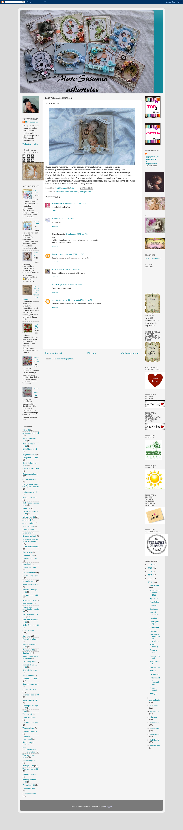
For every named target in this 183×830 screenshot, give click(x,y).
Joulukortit (59, 192)
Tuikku (55, 219)
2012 (150, 582)
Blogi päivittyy (151, 164)
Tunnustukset (28, 728)
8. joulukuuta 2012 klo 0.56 (74, 204)
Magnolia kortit (29, 581)
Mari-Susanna (31, 122)
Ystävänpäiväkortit (30, 788)
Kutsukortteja (28, 555)
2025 (150, 568)
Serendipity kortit (30, 670)
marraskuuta (154, 700)
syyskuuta (154, 711)
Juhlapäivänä (36, 223)
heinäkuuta (155, 723)
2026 (150, 565)
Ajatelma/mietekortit (31, 433)
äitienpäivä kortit (29, 794)
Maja (54, 269)
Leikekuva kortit (71, 192)
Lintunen (153, 605)
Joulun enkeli (153, 689)
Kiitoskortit (27, 533)
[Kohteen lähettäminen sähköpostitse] (81, 188)
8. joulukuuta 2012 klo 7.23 (77, 234)
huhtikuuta (154, 740)
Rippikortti (154, 598)
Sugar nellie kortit (30, 700)
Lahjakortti (154, 618)
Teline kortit (27, 714)
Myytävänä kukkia (36, 359)
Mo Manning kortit (30, 595)
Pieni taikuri (154, 602)
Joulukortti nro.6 (36, 326)
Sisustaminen (28, 676)
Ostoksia (26, 636)
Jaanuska (56, 254)
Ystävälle (35, 254)
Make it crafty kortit (31, 584)
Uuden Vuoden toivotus (29, 743)
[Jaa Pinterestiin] (91, 188)
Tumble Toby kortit (30, 723)
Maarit (54, 285)
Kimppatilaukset (29, 536)
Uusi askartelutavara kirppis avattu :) (29, 749)
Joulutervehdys (29, 523)
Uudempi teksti (53, 353)
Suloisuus (154, 609)
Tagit (25, 711)
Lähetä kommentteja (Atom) (62, 359)
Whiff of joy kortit (30, 774)
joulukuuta (154, 585)
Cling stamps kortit (30, 458)
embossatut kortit (30, 492)
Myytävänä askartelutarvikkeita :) (31, 609)
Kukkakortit (27, 552)
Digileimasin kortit (30, 474)
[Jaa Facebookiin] (89, 188)
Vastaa (55, 211)
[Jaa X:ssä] (86, 188)
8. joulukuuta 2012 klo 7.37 (72, 254)
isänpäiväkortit (29, 517)
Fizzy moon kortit (30, 498)
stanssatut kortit (29, 689)
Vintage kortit (85, 192)
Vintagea (153, 694)
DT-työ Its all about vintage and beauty (31, 486)
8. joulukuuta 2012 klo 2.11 (70, 219)
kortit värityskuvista (31, 547)
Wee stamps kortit (30, 769)
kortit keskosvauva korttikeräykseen (30, 540)
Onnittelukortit (28, 631)
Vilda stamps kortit (30, 760)
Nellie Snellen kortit (31, 625)
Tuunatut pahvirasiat (27, 738)
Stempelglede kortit (31, 695)
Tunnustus (154, 631)
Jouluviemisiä (28, 526)
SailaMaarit (57, 204)
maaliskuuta (155, 746)
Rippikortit (27, 653)
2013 (150, 579)
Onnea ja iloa (153, 651)
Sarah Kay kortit (29, 662)
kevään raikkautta (36, 391)
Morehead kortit (29, 600)
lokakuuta (154, 706)
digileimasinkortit (30, 479)
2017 (150, 575)
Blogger (108, 807)
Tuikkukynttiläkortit (30, 717)
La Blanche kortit (30, 559)
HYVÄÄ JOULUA (154, 614)
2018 (150, 572)
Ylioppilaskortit (29, 785)
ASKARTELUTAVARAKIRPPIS (152, 159)
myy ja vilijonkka (59, 300)
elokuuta (153, 717)
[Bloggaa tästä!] (84, 188)
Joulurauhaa (155, 667)
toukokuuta (155, 734)
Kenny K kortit (28, 530)
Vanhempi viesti (130, 353)
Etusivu (91, 353)
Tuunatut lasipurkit (30, 731)
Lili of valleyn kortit (30, 576)
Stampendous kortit (31, 684)
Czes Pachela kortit (31, 468)
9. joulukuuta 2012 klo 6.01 (68, 269)
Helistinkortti (155, 674)
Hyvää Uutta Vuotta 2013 (155, 593)
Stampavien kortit (30, 679)
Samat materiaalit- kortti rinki (30, 657)
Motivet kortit (28, 604)
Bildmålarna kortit (30, 449)
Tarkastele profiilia (30, 144)
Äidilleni (153, 671)
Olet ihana (35, 191)
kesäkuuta (154, 729)
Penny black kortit (30, 639)
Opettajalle (154, 627)
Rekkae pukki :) (154, 646)
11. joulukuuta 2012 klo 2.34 (80, 300)
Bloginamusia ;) (29, 455)
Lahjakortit (27, 564)
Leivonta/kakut (29, 573)
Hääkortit (26, 508)
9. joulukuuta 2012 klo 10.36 (70, 285)
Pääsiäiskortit (28, 650)
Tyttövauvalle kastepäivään (155, 681)
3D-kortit (26, 430)
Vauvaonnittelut (155, 657)
